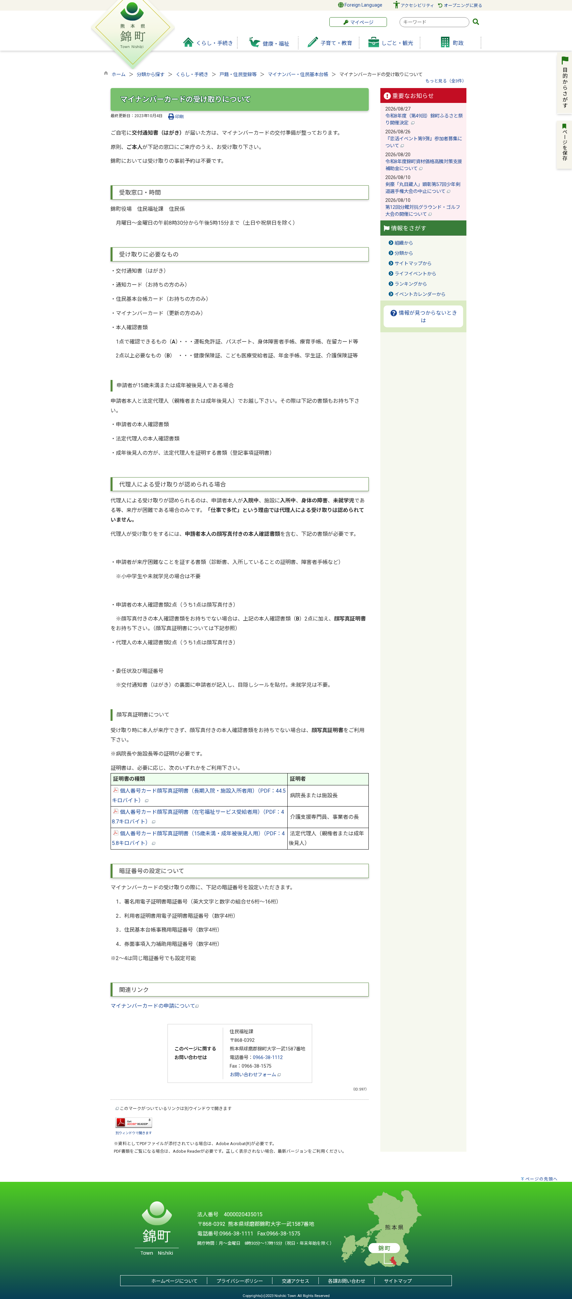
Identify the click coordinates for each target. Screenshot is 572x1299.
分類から (404, 253)
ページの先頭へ (541, 1179)
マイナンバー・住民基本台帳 (298, 74)
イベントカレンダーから (420, 294)
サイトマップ (398, 1281)
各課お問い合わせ (346, 1281)
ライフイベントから (415, 274)
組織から (404, 243)
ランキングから (411, 284)
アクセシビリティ (417, 5)
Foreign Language (363, 5)
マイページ (361, 22)
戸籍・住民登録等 (238, 74)
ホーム (118, 74)
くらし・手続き (192, 74)
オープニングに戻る (462, 5)
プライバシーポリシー (239, 1281)
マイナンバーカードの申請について (153, 1006)
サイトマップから (413, 263)
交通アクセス (295, 1281)
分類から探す (151, 74)
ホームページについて (174, 1281)
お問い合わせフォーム (253, 1075)
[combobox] (434, 22)
